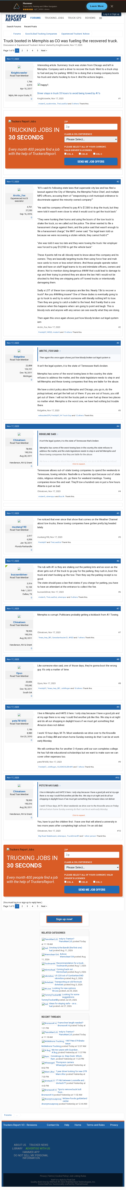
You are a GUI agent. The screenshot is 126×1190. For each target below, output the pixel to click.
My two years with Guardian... (65, 1050)
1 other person (89, 836)
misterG (41, 104)
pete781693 (19, 720)
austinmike (51, 104)
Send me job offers (90, 161)
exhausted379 (44, 415)
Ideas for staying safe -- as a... (63, 1003)
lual (50, 950)
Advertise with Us (38, 1148)
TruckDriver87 (73, 836)
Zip (66, 121)
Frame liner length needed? (70, 1022)
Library (17, 1148)
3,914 (29, 583)
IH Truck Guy (65, 415)
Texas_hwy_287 (44, 638)
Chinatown (19, 440)
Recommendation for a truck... (70, 963)
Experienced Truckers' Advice (31, 45)
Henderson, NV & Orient (21, 462)
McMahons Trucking (51, 1046)
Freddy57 (42, 332)
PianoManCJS (65, 941)
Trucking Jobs (54, 17)
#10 (117, 777)
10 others (78, 688)
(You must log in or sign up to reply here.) (22, 902)
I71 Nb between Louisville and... (71, 1080)
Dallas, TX (27, 594)
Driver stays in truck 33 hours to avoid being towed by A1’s (68, 93)
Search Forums (14, 26)
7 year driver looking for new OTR (71, 1071)
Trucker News (38, 1145)
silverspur (50, 496)
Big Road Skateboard (47, 836)
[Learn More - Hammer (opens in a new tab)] (63, 6)
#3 (118, 343)
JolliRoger (65, 688)
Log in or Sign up (111, 14)
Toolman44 (61, 965)
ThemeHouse (81, 1184)
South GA (27, 692)
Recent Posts (30, 26)
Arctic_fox (19, 195)
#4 (118, 426)
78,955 (29, 449)
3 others (75, 104)
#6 (118, 561)
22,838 (29, 365)
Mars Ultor (61, 1074)
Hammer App (31, 1152)
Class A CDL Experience (78, 134)
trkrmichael (61, 972)
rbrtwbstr (59, 984)
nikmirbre (59, 978)
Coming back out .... (65, 969)
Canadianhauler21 (60, 638)
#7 (118, 608)
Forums (35, 17)
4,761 (29, 207)
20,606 (29, 682)
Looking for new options (64, 988)
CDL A (69, 154)
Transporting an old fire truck (68, 982)
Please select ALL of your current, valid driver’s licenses (85, 148)
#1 (118, 59)
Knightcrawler (62, 45)
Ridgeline (19, 356)
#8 (118, 659)
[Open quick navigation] (117, 34)
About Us (20, 1145)
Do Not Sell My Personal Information (31, 1156)
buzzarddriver (19, 574)
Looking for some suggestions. (70, 995)
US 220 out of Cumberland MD (69, 975)
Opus (19, 673)
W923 (49, 332)
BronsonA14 (64, 1025)
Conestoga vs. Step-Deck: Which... (67, 1056)
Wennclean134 (67, 956)
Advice (63, 954)
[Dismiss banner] (112, 6)
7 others (81, 638)
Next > (44, 50)
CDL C (98, 154)
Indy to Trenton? (66, 939)
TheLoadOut (62, 104)
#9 (118, 707)
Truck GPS (74, 17)
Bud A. (62, 496)
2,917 (29, 536)
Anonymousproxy (50, 1104)
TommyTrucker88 (50, 1000)
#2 (118, 181)
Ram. (53, 1059)
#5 (118, 513)
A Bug (54, 1052)
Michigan (27, 376)
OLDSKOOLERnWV (65, 767)
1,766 (29, 81)
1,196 (29, 729)
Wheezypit (61, 1065)
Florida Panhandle (23, 546)
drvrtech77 (61, 1083)
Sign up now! (64, 919)
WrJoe (55, 991)
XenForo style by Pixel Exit (63, 1180)
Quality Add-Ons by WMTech (63, 1182)
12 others (80, 415)
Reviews (90, 17)
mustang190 (19, 527)
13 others (68, 332)
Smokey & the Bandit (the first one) (65, 947)
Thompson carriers (65, 1062)
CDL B (84, 154)
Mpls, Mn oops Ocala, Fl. (20, 95)
